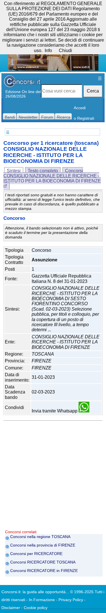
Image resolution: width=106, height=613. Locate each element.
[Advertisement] (53, 476)
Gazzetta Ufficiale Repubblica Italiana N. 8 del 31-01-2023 (61, 278)
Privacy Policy (71, 599)
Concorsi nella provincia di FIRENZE (42, 545)
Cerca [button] (93, 91)
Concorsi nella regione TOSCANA (40, 536)
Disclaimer (10, 607)
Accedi (80, 108)
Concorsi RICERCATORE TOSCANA (42, 562)
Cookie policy (35, 607)
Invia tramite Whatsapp (55, 410)
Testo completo (43, 170)
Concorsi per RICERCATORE (36, 553)
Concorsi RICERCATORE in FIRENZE (44, 570)
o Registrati (84, 118)
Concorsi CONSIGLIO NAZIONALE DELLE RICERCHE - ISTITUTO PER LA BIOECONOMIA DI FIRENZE (52, 176)
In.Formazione (42, 599)
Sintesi (14, 170)
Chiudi (65, 50)
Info (48, 50)
